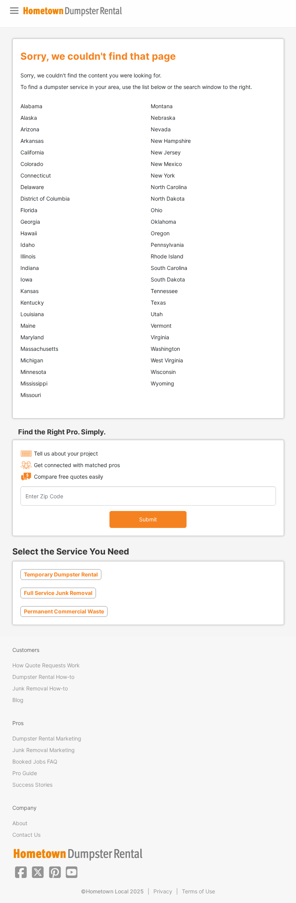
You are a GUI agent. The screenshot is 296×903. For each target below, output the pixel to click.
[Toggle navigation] (14, 10)
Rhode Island (167, 256)
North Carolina (169, 187)
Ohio (156, 210)
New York (163, 175)
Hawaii (28, 233)
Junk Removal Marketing (43, 750)
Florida (28, 210)
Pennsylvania (167, 244)
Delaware (32, 187)
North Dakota (168, 198)
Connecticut (35, 175)
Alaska (28, 117)
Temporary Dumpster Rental (61, 574)
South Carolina (169, 268)
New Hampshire (171, 140)
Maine (27, 325)
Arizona (29, 129)
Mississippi (33, 383)
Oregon (160, 233)
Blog (18, 700)
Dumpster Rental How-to (43, 676)
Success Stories (32, 784)
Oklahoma (163, 221)
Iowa (26, 279)
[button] (20, 871)
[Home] (72, 11)
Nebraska (163, 117)
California (32, 152)
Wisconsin (163, 372)
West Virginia (167, 360)
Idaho (27, 244)
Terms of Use (198, 891)
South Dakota (168, 279)
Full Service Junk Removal (58, 593)
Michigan (31, 360)
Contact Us (26, 834)
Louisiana (32, 314)
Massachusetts (39, 348)
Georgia (30, 221)
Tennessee (164, 291)
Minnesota (33, 372)
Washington (165, 348)
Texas (158, 302)
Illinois (27, 256)
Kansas (29, 291)
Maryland (32, 337)
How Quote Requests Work (46, 665)
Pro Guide (24, 773)
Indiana (29, 268)
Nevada (161, 129)
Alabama (31, 106)
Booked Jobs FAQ (34, 761)
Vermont (161, 325)
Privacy (162, 891)
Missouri (30, 395)
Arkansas (32, 140)
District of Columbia (45, 198)
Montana (162, 106)
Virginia (160, 337)
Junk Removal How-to (40, 688)
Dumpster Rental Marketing (46, 738)
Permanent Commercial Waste (64, 611)
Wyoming (162, 383)
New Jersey (166, 152)
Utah (157, 314)
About (19, 823)
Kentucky (32, 302)
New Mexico (166, 164)
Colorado (31, 164)
